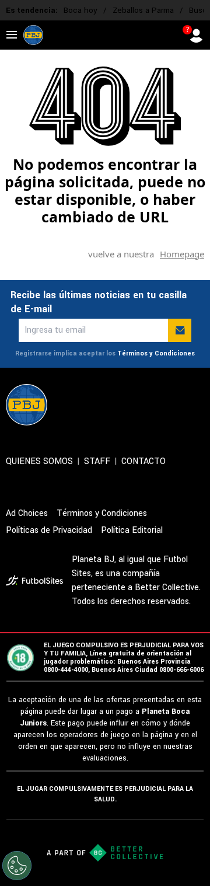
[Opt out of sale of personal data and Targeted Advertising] (17, 865)
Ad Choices (27, 513)
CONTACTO (143, 461)
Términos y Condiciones (156, 353)
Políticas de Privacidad (49, 530)
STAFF (97, 461)
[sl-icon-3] (146, 404)
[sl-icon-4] (171, 404)
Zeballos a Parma (143, 10)
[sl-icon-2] (120, 404)
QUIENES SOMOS (39, 461)
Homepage (182, 254)
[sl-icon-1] (95, 404)
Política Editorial (132, 530)
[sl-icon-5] (197, 404)
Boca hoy (80, 10)
